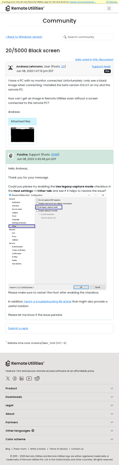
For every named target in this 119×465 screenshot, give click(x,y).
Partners (12, 422)
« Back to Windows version (24, 37)
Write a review (38, 448)
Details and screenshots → (83, 1)
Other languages (18, 431)
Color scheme (15, 439)
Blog (8, 448)
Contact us (77, 448)
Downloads (14, 397)
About (10, 414)
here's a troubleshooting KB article (47, 301)
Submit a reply (18, 328)
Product (11, 388)
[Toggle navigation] (109, 8)
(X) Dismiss (111, 1)
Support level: (101, 66)
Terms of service (58, 448)
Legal (9, 405)
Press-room (20, 448)
